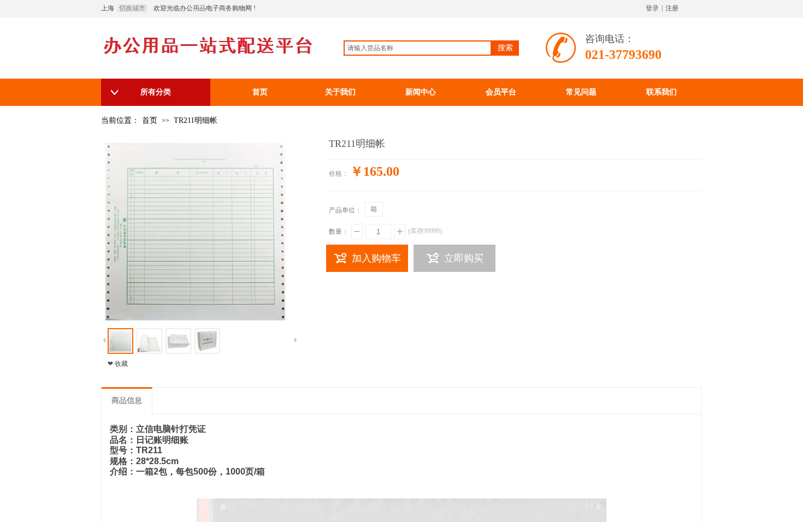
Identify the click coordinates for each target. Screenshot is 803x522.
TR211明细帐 (195, 120)
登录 (652, 8)
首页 (149, 120)
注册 (671, 8)
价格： (339, 173)
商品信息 (126, 400)
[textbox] (418, 48)
